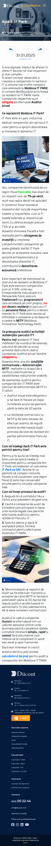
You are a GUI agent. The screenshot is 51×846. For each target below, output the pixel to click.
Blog (9, 32)
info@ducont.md (18, 807)
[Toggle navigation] (45, 5)
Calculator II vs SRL (19, 771)
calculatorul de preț (15, 656)
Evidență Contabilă (19, 736)
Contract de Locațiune (20, 787)
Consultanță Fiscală (19, 744)
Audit (13, 740)
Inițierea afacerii (18, 732)
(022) (32, 5)
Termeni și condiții (19, 813)
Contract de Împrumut (20, 783)
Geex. (25, 842)
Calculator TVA (17, 767)
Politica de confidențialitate (23, 819)
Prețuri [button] (23, 718)
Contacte (15, 794)
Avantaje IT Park (18, 760)
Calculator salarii (18, 763)
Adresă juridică (17, 748)
